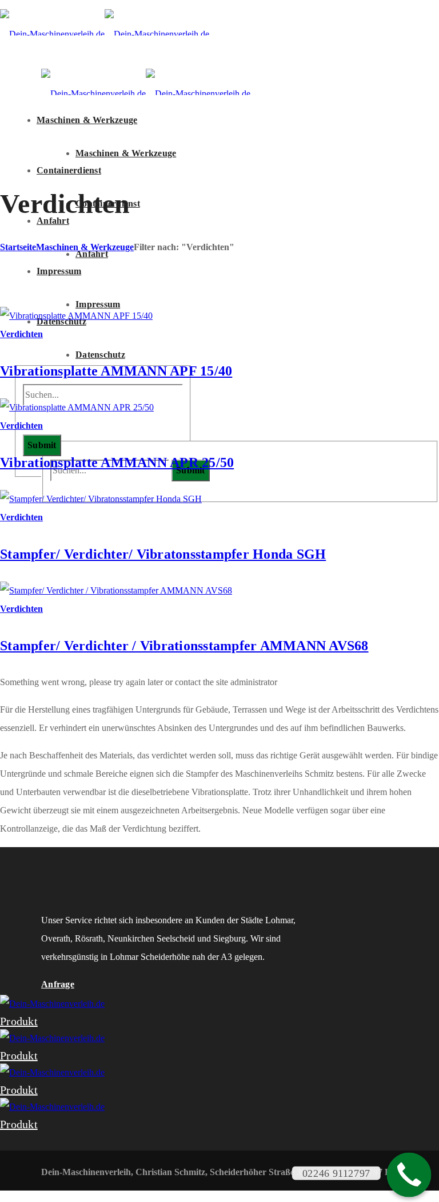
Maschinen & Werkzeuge (85, 247)
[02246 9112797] (409, 1175)
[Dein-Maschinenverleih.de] (104, 34)
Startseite (18, 247)
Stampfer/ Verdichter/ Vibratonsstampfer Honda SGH (163, 554)
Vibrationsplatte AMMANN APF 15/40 (116, 370)
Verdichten (21, 334)
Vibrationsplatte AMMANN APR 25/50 (117, 462)
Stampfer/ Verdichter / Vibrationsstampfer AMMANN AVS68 (184, 645)
